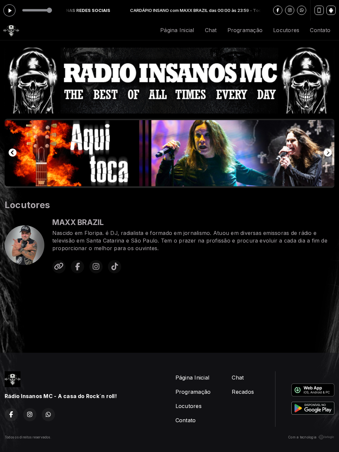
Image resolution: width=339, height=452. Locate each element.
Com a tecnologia (302, 437)
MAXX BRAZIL (78, 222)
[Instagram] (289, 10)
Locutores (286, 30)
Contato (320, 30)
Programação (245, 30)
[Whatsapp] (301, 10)
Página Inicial (177, 30)
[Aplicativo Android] (331, 10)
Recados (243, 391)
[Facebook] (277, 10)
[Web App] (319, 10)
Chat (211, 30)
